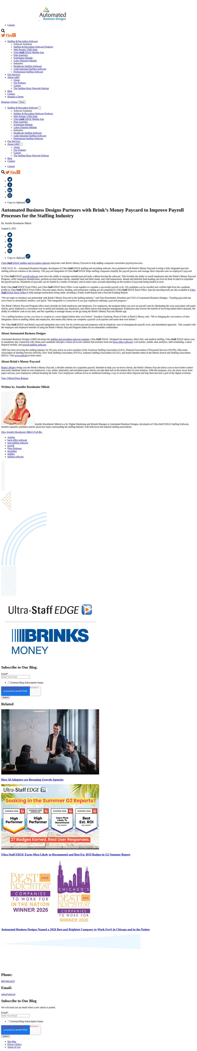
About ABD (13, 77)
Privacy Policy (14, 1044)
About (17, 80)
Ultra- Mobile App (29, 52)
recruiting (12, 451)
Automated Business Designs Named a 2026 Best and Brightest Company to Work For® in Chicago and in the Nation (75, 929)
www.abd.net (21, 355)
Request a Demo (15, 96)
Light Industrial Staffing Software (30, 69)
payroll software (30, 276)
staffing (11, 454)
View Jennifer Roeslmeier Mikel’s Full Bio (21, 432)
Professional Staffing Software (28, 71)
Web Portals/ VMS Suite (25, 49)
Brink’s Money (8, 367)
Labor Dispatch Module (25, 60)
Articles (11, 437)
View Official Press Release (14, 378)
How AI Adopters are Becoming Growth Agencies (32, 779)
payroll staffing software (34, 344)
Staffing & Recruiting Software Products (33, 47)
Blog (9, 91)
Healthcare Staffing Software (28, 66)
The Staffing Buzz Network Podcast (31, 88)
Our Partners (20, 83)
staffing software (15, 456)
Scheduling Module (23, 58)
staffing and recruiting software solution (70, 339)
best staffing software (17, 443)
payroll (10, 445)
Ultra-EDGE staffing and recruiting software (25, 263)
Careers (11, 25)
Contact (11, 94)
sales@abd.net (8, 994)
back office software (123, 342)
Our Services (13, 74)
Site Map (11, 1041)
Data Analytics (21, 55)
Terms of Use (13, 1047)
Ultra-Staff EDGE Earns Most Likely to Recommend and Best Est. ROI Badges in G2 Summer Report (65, 854)
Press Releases (14, 448)
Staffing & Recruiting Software (22, 41)
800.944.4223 (8, 981)
